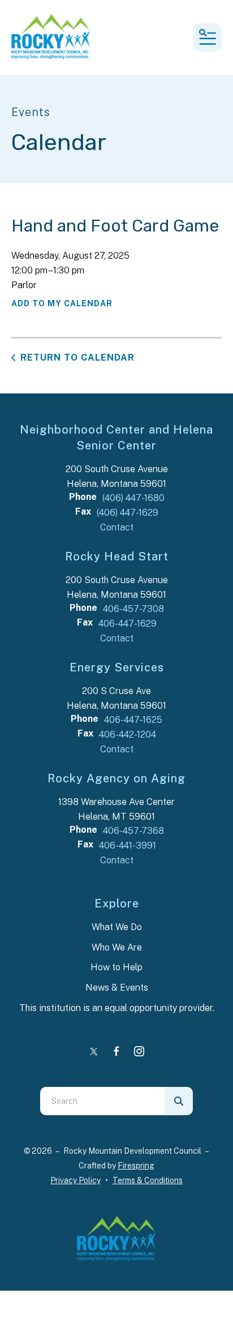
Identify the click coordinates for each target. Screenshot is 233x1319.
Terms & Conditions (148, 1180)
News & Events (116, 987)
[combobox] (102, 1101)
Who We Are (117, 947)
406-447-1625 (133, 719)
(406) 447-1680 (133, 498)
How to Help (116, 967)
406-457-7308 (133, 608)
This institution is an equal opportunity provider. (116, 1008)
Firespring (136, 1165)
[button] (207, 37)
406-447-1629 (127, 623)
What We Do (117, 927)
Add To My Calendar (62, 303)
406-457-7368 (133, 830)
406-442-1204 (127, 734)
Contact (116, 527)
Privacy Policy (75, 1180)
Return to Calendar (77, 357)
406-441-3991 (127, 845)
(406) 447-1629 (127, 512)
